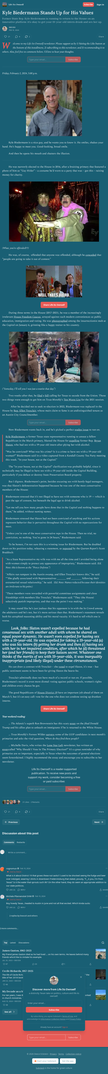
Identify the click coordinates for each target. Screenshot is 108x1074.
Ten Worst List (72, 400)
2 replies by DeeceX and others (23, 915)
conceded (91, 255)
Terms (61, 1054)
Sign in (100, 4)
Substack (40, 1068)
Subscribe (88, 4)
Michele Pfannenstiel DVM (19, 896)
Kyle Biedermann (15, 437)
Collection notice (73, 1054)
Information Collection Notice (53, 1019)
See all (7, 1011)
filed (39, 396)
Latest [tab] (13, 942)
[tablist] (14, 842)
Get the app (68, 1061)
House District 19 (47, 693)
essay (73, 723)
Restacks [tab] (21, 842)
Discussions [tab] (24, 942)
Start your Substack (46, 1061)
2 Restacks (35, 802)
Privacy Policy (75, 1019)
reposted (67, 548)
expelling (74, 441)
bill (47, 396)
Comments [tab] (9, 842)
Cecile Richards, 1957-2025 (17, 971)
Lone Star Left (55, 745)
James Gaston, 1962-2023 (17, 950)
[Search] (103, 942)
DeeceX (12, 27)
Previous (13, 822)
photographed (60, 321)
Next (97, 822)
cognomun (11, 868)
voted (62, 667)
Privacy (53, 1054)
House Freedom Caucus (27, 317)
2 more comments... (9, 928)
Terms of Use (67, 1016)
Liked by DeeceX (15, 872)
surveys (50, 734)
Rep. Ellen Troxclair (25, 411)
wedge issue (81, 430)
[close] (81, 977)
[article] (54, 957)
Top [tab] (5, 942)
